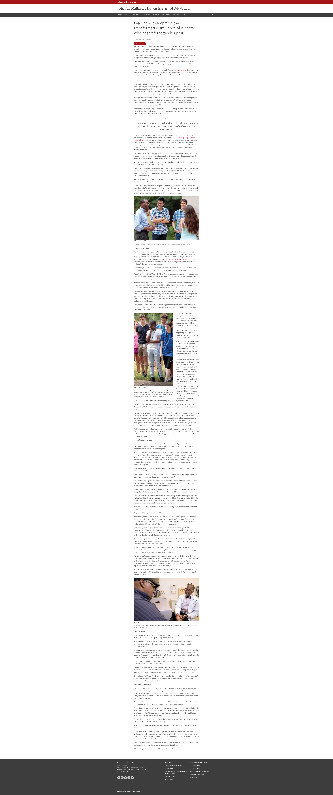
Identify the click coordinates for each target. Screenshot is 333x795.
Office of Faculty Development (173, 765)
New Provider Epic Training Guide (199, 771)
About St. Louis (169, 779)
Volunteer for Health (171, 776)
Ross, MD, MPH (181, 70)
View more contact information (126, 774)
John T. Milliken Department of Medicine (154, 8)
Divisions (127, 15)
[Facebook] (118, 777)
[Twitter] (128, 777)
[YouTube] (132, 777)
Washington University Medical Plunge (180, 259)
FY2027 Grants (194, 777)
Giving (184, 15)
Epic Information (195, 765)
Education (156, 15)
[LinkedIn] (125, 777)
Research (147, 15)
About (120, 15)
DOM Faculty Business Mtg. (198, 774)
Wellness (176, 15)
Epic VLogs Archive (195, 768)
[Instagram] (122, 777)
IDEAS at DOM (166, 15)
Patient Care (137, 15)
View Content (140, 44)
